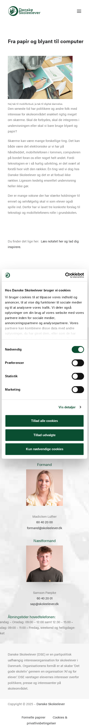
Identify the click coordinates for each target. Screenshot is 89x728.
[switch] (78, 362)
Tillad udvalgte (44, 435)
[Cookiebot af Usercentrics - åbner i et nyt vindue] (65, 275)
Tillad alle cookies (44, 421)
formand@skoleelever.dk (44, 527)
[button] (79, 11)
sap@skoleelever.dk (44, 603)
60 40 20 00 (44, 522)
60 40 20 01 (44, 598)
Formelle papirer (33, 717)
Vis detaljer (67, 407)
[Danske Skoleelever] (24, 11)
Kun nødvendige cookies (44, 449)
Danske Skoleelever (51, 703)
